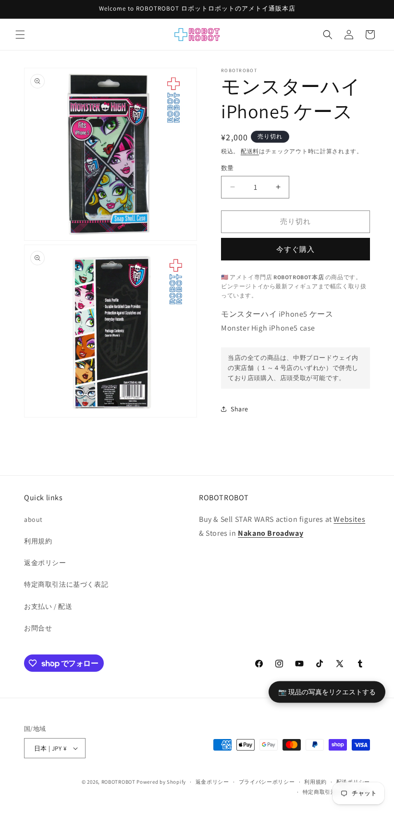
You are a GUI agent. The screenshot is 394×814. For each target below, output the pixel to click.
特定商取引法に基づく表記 (66, 584)
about (33, 519)
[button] (20, 34)
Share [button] (239, 409)
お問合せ (38, 628)
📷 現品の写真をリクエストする (327, 691)
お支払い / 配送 (48, 606)
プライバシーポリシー (267, 781)
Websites (349, 519)
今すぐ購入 (295, 249)
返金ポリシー (45, 562)
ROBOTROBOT (118, 781)
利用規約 (38, 541)
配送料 (250, 151)
